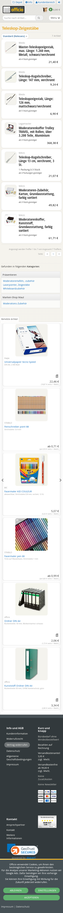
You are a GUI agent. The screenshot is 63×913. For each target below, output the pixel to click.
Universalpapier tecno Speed (20, 363)
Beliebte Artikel (9, 319)
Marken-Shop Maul (13, 297)
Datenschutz (23, 906)
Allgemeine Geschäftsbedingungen (19, 758)
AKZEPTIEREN (31, 897)
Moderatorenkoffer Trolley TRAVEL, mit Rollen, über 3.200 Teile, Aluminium (36, 132)
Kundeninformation (17, 733)
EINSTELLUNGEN (47, 890)
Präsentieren (10, 274)
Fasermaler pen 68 (21, 557)
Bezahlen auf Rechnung (45, 746)
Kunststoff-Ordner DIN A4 (24, 687)
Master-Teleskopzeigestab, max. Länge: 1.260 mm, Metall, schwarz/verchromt (37, 51)
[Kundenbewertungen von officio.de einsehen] (47, 821)
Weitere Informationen (14, 836)
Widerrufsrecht (14, 738)
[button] (22, 851)
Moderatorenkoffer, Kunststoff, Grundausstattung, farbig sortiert (35, 225)
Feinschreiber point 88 (16, 428)
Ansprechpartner (15, 824)
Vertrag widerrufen (17, 744)
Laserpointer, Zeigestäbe (16, 285)
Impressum (7, 906)
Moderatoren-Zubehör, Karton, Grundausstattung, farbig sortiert (37, 194)
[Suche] (39, 18)
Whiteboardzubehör (14, 288)
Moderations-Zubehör (15, 303)
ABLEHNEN (16, 890)
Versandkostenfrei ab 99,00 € (48, 767)
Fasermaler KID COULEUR (24, 492)
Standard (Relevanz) (14, 36)
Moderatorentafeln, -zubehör (19, 281)
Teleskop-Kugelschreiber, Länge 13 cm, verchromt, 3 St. (36, 161)
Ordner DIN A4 (23, 622)
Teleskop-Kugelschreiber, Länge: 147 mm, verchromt (37, 78)
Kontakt (10, 830)
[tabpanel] (31, 515)
